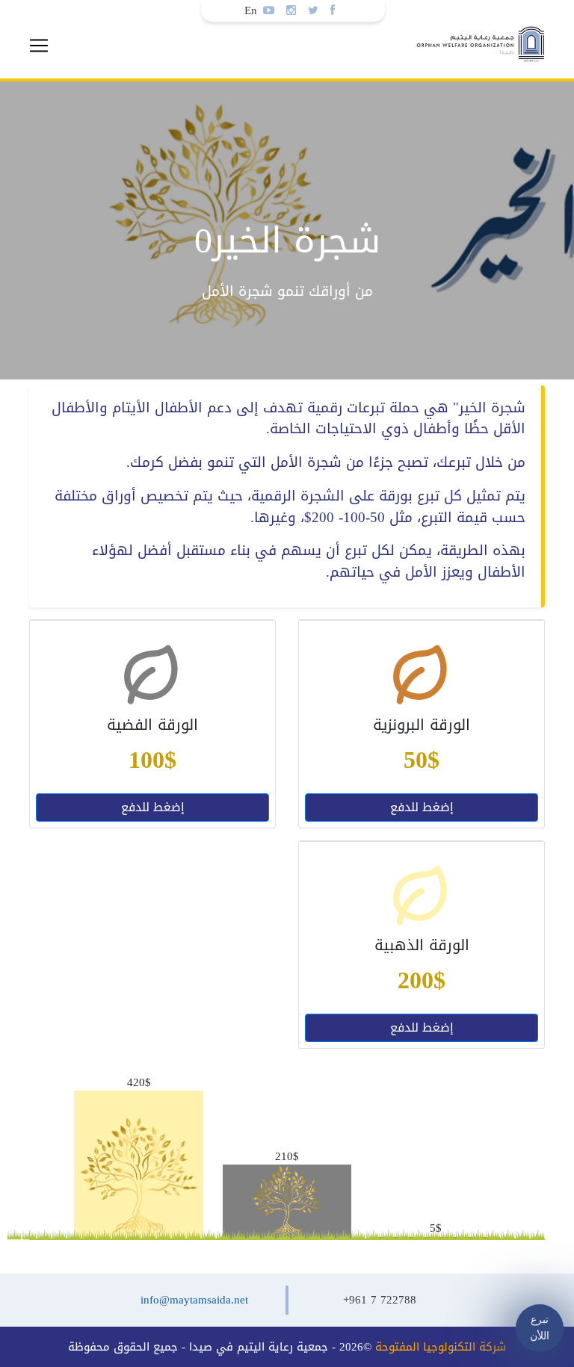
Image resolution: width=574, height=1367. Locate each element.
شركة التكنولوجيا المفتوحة (440, 1346)
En (250, 10)
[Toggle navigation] (39, 46)
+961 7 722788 (379, 1299)
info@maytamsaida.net (194, 1299)
